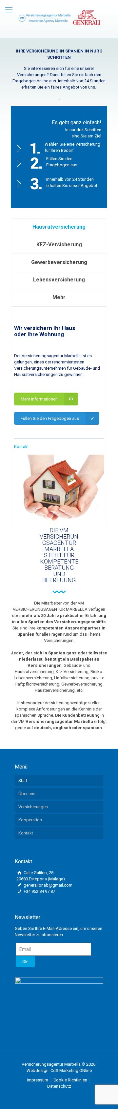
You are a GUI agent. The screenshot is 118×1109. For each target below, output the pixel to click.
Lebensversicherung (59, 280)
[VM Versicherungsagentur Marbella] (59, 17)
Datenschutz (59, 1086)
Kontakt (21, 446)
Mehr (59, 297)
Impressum (37, 1080)
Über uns (26, 793)
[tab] (59, 227)
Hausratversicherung (59, 227)
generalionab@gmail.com (47, 885)
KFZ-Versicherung (59, 244)
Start (22, 780)
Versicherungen (33, 806)
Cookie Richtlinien (70, 1080)
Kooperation (30, 819)
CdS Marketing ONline (71, 1070)
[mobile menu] (8, 9)
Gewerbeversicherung (59, 262)
